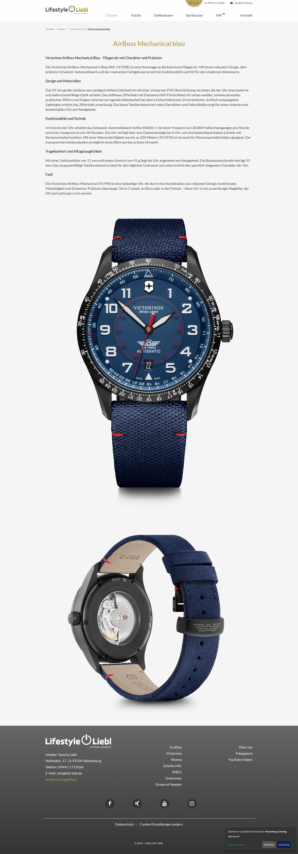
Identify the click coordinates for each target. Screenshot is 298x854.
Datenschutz (124, 824)
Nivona (176, 759)
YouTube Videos (240, 759)
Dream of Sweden (168, 784)
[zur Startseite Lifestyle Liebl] (78, 741)
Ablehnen (269, 844)
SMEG (177, 772)
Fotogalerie (244, 753)
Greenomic (173, 778)
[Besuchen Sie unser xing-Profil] (137, 803)
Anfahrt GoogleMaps (61, 779)
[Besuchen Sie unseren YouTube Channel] (164, 803)
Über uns (245, 747)
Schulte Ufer (172, 766)
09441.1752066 (71, 767)
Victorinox (174, 753)
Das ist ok (284, 844)
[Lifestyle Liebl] (67, 9)
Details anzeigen (236, 844)
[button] (112, 15)
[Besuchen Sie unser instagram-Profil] (192, 803)
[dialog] (260, 839)
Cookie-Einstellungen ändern (161, 824)
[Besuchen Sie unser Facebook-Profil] (110, 803)
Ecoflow (176, 747)
